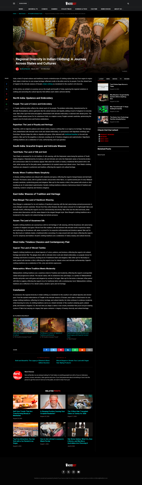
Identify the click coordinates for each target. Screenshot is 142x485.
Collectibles (66, 9)
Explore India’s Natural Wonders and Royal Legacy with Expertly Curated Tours (78, 335)
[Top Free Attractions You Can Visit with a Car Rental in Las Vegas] (25, 429)
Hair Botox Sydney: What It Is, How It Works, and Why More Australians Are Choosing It (80, 441)
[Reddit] (6, 99)
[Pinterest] (6, 94)
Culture (94, 9)
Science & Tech (81, 9)
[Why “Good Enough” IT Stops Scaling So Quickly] (103, 109)
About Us (118, 9)
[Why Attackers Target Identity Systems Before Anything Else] (103, 97)
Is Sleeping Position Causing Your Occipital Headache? (52, 412)
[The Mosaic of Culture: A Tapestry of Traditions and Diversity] (52, 325)
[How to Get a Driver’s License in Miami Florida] (52, 429)
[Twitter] (6, 89)
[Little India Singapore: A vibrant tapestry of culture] (25, 325)
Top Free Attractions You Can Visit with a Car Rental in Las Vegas (24, 441)
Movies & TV (33, 9)
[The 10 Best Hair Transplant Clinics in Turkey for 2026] (80, 402)
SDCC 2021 (104, 139)
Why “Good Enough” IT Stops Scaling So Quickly (119, 107)
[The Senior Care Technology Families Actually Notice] (103, 119)
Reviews (127, 79)
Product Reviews (107, 134)
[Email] (6, 109)
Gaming (54, 9)
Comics (44, 9)
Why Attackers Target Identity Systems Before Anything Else (119, 96)
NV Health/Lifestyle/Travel (27, 54)
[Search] (128, 3)
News (21, 9)
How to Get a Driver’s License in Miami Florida (52, 440)
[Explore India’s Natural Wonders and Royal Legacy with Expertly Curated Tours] (79, 325)
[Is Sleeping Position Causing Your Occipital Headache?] (52, 402)
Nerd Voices (106, 9)
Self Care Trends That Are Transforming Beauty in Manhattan (22, 413)
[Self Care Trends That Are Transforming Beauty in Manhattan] (25, 402)
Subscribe (23, 3)
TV (121, 79)
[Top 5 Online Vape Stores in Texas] (103, 87)
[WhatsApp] (6, 104)
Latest (101, 79)
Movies (115, 79)
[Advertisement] (71, 38)
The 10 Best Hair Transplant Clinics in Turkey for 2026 (78, 412)
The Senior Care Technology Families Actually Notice (119, 118)
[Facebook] (6, 84)
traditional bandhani (71, 134)
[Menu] (14, 3)
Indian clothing (48, 84)
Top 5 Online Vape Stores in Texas (119, 85)
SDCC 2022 (104, 141)
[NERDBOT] (71, 3)
